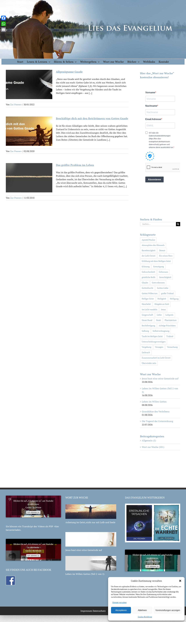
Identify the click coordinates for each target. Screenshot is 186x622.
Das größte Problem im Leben (75, 165)
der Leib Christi (148, 255)
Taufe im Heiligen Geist (152, 336)
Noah (158, 320)
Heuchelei (146, 304)
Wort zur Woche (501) (153, 447)
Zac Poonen (16, 104)
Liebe (159, 314)
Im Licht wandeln (149, 309)
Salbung (145, 330)
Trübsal (169, 336)
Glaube (145, 282)
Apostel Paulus (148, 239)
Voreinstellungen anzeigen (167, 610)
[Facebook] (3, 18)
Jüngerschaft (147, 314)
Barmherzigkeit (148, 250)
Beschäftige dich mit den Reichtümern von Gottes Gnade (92, 118)
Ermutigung (158, 266)
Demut (162, 250)
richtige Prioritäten (167, 325)
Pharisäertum (171, 320)
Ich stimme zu (33, 512)
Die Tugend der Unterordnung (157, 421)
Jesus (163, 309)
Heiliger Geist (148, 298)
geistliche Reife (148, 277)
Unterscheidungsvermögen (154, 341)
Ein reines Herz (165, 255)
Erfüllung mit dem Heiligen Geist (156, 261)
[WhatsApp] (3, 24)
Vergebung (146, 347)
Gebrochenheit (148, 271)
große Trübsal (167, 293)
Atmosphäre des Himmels (153, 245)
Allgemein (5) (149, 440)
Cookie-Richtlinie (145, 617)
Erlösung (146, 266)
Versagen (159, 347)
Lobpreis (169, 314)
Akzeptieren (121, 610)
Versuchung (172, 347)
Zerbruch (146, 352)
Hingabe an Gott (161, 304)
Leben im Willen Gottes (154, 401)
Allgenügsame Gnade (69, 71)
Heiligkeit (162, 298)
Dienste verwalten (119, 602)
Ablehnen (142, 610)
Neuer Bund (147, 320)
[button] (180, 580)
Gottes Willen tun (149, 293)
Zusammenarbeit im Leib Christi (156, 357)
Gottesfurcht (147, 288)
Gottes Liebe (162, 288)
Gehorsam (163, 271)
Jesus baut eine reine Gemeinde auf (160, 378)
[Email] (3, 30)
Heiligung (174, 298)
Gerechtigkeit (165, 277)
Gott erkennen (158, 282)
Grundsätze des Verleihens (155, 411)
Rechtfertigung (148, 325)
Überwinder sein (149, 363)
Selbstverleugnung (161, 330)
